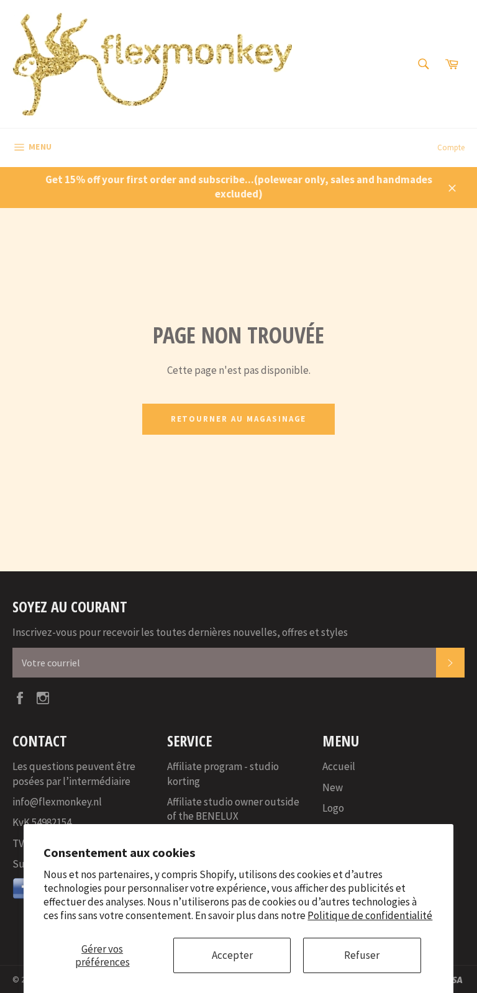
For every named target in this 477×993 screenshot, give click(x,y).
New (332, 787)
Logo (333, 808)
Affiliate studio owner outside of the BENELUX (233, 809)
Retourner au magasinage (239, 419)
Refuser (361, 955)
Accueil (338, 766)
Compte (451, 147)
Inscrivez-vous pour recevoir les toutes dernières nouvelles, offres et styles (180, 632)
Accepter (232, 955)
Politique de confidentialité (369, 915)
